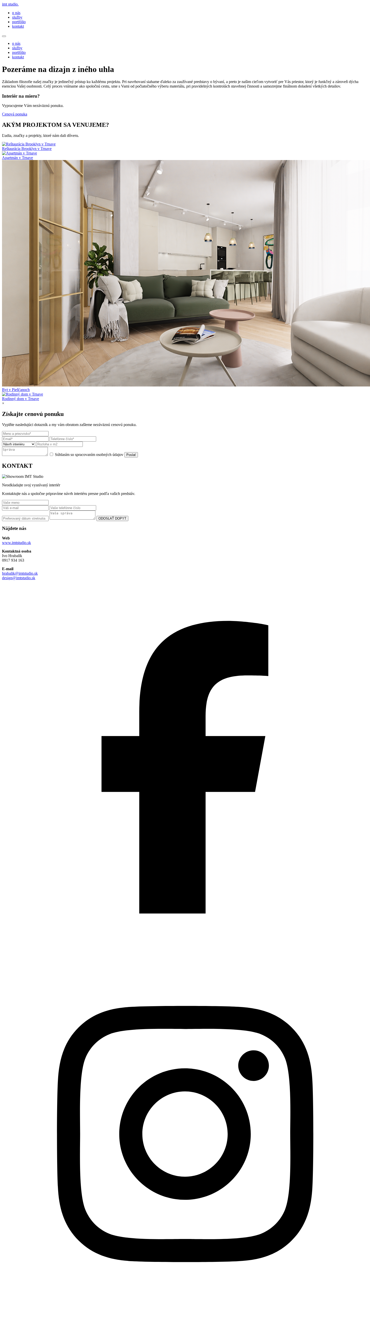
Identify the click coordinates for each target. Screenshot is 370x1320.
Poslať (131, 455)
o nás (16, 13)
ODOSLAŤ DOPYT (112, 518)
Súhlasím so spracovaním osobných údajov (89, 454)
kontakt (18, 26)
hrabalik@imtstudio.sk (20, 573)
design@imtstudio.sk (18, 578)
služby (17, 17)
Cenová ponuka (14, 114)
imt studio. (10, 4)
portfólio (19, 22)
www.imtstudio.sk (16, 542)
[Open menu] (4, 36)
